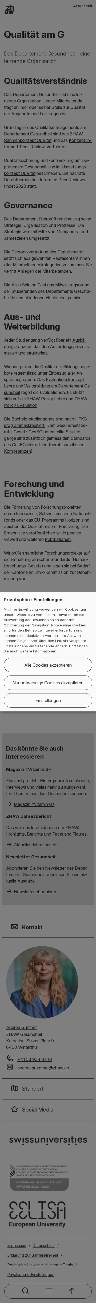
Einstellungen (48, 700)
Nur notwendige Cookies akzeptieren (48, 682)
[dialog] (48, 651)
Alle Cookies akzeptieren (48, 665)
